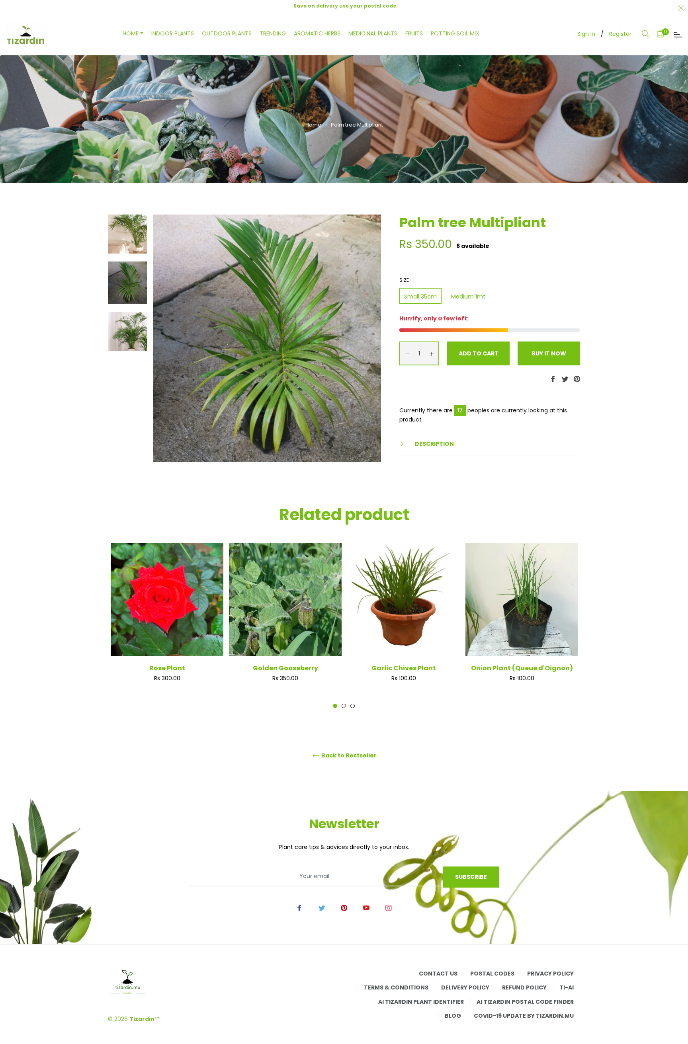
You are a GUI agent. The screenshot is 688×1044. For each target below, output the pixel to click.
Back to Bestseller (348, 755)
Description (434, 444)
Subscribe (471, 877)
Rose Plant (167, 668)
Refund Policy (524, 987)
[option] (167, 625)
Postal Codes (492, 974)
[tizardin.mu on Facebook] (299, 907)
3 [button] (352, 706)
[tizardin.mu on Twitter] (322, 907)
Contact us (438, 974)
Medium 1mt (468, 297)
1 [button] (335, 706)
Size (404, 280)
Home (313, 125)
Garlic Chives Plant (403, 668)
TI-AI (566, 987)
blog (453, 1016)
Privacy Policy (550, 974)
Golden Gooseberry (285, 668)
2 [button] (344, 706)
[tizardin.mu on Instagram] (388, 907)
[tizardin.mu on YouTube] (366, 907)
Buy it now (549, 353)
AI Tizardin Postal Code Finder (525, 1002)
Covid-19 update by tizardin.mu (524, 1016)
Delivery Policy (465, 987)
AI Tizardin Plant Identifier (421, 1002)
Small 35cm (420, 297)
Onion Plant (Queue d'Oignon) (522, 668)
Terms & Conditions (396, 987)
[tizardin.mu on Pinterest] (344, 907)
